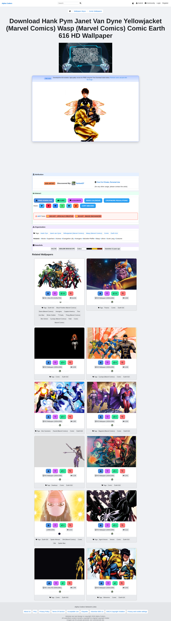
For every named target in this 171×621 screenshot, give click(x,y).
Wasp (97, 239)
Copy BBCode (88, 206)
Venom (112, 539)
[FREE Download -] (48, 471)
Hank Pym (44, 233)
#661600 (99, 248)
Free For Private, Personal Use (108, 182)
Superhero (50, 239)
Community (150, 3)
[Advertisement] (85, 156)
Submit (140, 3)
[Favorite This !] (55, 471)
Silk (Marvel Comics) (69, 539)
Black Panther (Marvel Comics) (66, 307)
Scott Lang (110, 239)
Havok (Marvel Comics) (60, 431)
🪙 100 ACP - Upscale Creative (60, 216)
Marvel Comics (59, 322)
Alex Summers (45, 431)
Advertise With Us (97, 611)
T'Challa (60, 315)
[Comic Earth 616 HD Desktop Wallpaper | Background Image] (59, 579)
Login (159, 3)
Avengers (78, 239)
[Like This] (63, 583)
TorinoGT (80, 183)
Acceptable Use (73, 611)
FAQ (35, 611)
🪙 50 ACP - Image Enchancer (88, 216)
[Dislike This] (70, 471)
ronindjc (65, 302)
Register (165, 3)
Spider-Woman (55, 539)
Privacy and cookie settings (137, 611)
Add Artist (50, 183)
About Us (27, 611)
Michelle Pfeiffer (88, 239)
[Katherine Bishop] (59, 467)
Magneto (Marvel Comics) (107, 431)
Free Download (44, 200)
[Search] (80, 3)
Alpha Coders (7, 3)
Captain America (69, 311)
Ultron (103, 239)
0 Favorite (76, 200)
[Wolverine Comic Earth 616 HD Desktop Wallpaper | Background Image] (112, 579)
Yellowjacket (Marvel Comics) (73, 233)
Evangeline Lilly (68, 239)
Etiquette (84, 611)
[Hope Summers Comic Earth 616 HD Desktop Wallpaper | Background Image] (112, 467)
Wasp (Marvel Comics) (94, 233)
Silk (54, 543)
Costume (118, 239)
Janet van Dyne (55, 233)
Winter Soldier (51, 315)
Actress (58, 239)
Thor (78, 311)
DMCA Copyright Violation (115, 611)
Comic (106, 233)
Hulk (70, 319)
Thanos (106, 307)
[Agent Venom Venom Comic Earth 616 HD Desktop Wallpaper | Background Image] (112, 521)
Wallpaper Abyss (80, 11)
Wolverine (106, 597)
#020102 (89, 248)
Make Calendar (93, 200)
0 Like (61, 200)
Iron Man (41, 315)
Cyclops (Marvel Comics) (58, 319)
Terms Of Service (58, 611)
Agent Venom (103, 539)
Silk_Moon (65, 534)
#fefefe (84, 248)
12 (64, 293)
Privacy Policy (44, 611)
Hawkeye (54, 485)
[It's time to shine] (59, 521)
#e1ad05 (94, 248)
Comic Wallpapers (95, 11)
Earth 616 (114, 233)
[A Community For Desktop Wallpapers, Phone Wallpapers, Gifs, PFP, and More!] (70, 11)
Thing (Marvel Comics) (73, 315)
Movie (43, 239)
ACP (39, 216)
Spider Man (61, 543)
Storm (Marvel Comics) (46, 311)
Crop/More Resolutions (117, 200)
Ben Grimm (44, 319)
